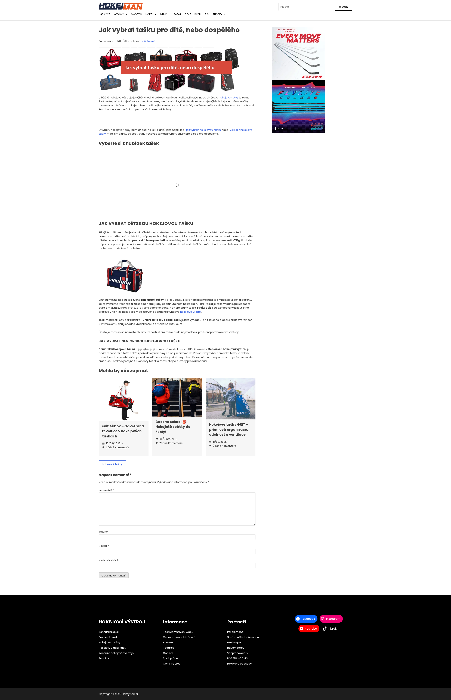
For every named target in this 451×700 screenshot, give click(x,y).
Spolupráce (170, 658)
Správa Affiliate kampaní (243, 637)
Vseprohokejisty (237, 653)
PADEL (198, 14)
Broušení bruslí (108, 637)
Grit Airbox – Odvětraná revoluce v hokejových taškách (123, 431)
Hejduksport (235, 642)
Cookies (168, 653)
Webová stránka (109, 560)
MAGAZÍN (136, 14)
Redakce (168, 648)
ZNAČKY (217, 14)
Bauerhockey (235, 648)
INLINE (163, 14)
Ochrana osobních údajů (179, 637)
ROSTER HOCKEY (237, 658)
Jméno (104, 531)
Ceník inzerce (172, 663)
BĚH (207, 14)
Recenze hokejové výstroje (116, 653)
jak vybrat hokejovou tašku (203, 130)
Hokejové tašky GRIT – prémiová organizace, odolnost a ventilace (228, 429)
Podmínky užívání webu (178, 632)
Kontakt (168, 642)
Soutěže (104, 658)
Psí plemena (235, 632)
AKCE (107, 14)
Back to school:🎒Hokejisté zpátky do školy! (173, 426)
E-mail (104, 546)
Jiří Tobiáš (148, 41)
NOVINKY (119, 14)
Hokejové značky (109, 642)
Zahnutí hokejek (109, 632)
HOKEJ (149, 14)
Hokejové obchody (239, 663)
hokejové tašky (228, 97)
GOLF (188, 14)
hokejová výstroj (190, 312)
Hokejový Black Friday (112, 648)
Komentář (106, 490)
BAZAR (177, 14)
